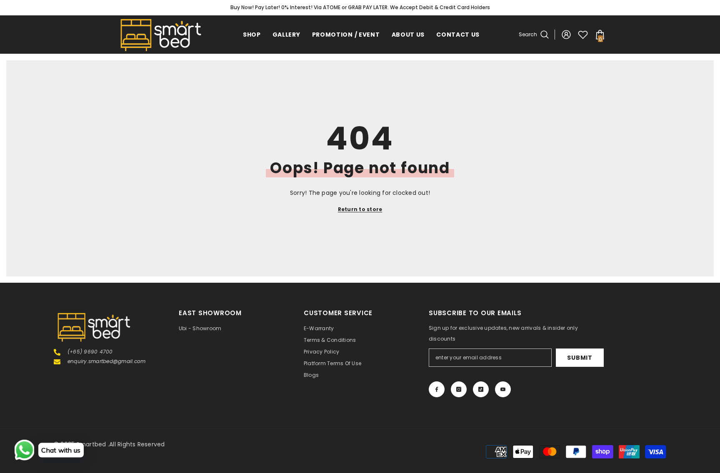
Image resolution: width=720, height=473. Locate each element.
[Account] (566, 34)
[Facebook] (437, 389)
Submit (579, 358)
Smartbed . (92, 444)
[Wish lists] (583, 34)
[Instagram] (459, 389)
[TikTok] (481, 389)
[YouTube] (503, 389)
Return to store (360, 209)
